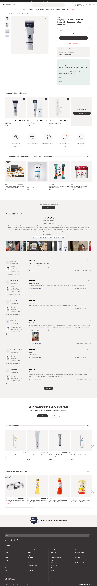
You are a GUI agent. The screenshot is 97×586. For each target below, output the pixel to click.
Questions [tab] (21, 214)
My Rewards (31, 567)
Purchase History (32, 562)
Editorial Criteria (55, 562)
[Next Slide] (90, 246)
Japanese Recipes (55, 560)
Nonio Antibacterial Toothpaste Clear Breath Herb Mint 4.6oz (37, 186)
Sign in (48, 207)
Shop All (89, 156)
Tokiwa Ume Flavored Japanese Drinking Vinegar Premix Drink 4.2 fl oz (80, 501)
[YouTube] (17, 540)
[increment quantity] (86, 33)
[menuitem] (24, 9)
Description (62, 63)
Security (75, 584)
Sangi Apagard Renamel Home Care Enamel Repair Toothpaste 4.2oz (37, 455)
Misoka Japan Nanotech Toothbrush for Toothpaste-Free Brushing (58, 123)
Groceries (7, 555)
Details (60, 81)
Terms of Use (63, 584)
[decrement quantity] (61, 33)
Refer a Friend (54, 567)
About (68, 9)
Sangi (58, 17)
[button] (61, 24)
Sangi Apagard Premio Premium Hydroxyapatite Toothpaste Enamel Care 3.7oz (14, 456)
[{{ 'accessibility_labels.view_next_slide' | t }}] (92, 446)
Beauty (37, 9)
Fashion (58, 9)
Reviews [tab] (11, 214)
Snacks (6, 557)
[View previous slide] (41, 51)
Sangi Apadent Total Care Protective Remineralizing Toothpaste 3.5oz (57, 455)
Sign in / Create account (65, 54)
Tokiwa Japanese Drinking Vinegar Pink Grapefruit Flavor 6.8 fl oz (58, 501)
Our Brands (54, 555)
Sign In (29, 552)
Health (42, 9)
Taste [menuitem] (50, 237)
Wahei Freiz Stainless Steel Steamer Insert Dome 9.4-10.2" (14, 501)
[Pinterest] (14, 540)
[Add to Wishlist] (46, 18)
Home (47, 9)
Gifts (6, 570)
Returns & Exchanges (80, 555)
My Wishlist (30, 557)
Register (30, 555)
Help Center (77, 557)
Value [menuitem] (63, 237)
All (24, 9)
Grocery (31, 9)
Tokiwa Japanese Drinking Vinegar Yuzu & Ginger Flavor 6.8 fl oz (36, 501)
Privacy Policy (69, 584)
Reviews (53, 570)
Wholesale (30, 570)
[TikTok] (21, 540)
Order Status (31, 560)
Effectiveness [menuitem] (43, 237)
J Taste (6, 552)
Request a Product (32, 565)
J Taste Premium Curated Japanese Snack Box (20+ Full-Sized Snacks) (14, 187)
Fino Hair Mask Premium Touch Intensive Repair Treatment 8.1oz (80, 187)
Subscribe (90, 535)
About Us (53, 552)
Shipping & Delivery (79, 552)
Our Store (53, 573)
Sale (73, 9)
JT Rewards (54, 565)
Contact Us (77, 560)
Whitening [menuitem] (35, 237)
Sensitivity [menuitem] (56, 237)
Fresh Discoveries (12, 425)
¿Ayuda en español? (79, 562)
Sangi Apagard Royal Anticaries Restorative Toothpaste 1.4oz (15, 123)
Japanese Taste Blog (56, 557)
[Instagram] (11, 540)
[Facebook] (5, 540)
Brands (63, 9)
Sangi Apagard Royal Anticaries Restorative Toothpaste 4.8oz (37, 123)
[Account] (87, 5)
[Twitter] (8, 540)
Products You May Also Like (16, 471)
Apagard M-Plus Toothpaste (72, 71)
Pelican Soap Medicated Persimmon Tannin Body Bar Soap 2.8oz (59, 187)
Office (52, 9)
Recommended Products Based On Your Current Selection (28, 156)
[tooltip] (53, 223)
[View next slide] (46, 51)
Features (61, 77)
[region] (48, 246)
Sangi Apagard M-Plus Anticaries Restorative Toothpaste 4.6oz (81, 455)
